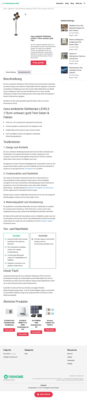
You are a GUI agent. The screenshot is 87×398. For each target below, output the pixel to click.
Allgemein (11, 9)
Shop (67, 3)
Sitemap (69, 363)
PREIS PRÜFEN (45, 394)
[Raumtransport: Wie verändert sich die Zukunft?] (64, 70)
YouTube (5, 357)
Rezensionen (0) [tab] (24, 72)
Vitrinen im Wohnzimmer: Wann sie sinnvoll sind (77, 56)
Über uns (79, 3)
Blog (72, 3)
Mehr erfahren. (80, 380)
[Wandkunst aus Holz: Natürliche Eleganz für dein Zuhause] (64, 28)
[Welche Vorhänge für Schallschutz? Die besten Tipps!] (64, 42)
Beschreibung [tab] (11, 72)
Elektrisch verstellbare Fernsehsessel (40, 188)
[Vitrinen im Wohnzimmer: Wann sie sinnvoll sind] (64, 56)
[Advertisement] (43, 23)
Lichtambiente (29, 169)
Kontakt (69, 357)
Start (5, 9)
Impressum (73, 376)
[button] (25, 14)
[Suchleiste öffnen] (84, 3)
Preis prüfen (38, 63)
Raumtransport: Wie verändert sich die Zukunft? (76, 70)
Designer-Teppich (47, 221)
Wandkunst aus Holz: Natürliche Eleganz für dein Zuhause (76, 28)
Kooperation (71, 360)
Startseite (59, 3)
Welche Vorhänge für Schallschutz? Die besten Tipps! (76, 42)
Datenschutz (80, 376)
